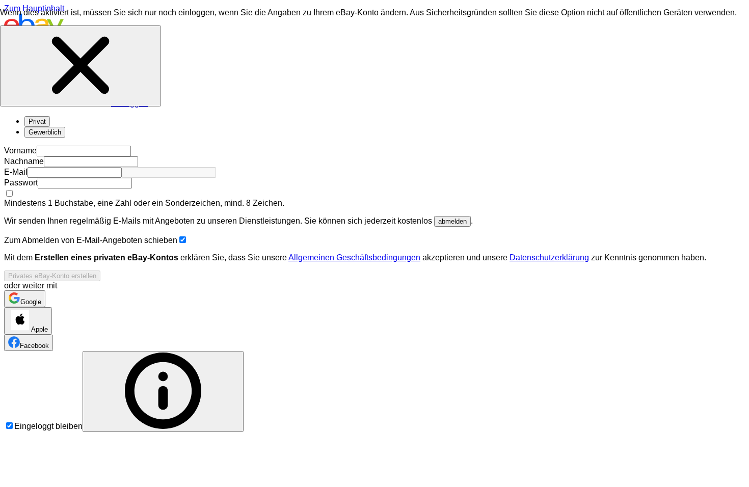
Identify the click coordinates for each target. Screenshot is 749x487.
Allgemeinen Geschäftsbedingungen (354, 257)
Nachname (24, 161)
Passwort (21, 182)
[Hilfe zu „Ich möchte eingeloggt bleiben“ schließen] (80, 65)
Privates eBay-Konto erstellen (52, 276)
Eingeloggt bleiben (48, 426)
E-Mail (16, 172)
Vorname (20, 150)
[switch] (182, 239)
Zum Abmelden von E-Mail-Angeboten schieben (90, 240)
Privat (37, 121)
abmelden (452, 221)
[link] (24, 298)
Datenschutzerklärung (549, 257)
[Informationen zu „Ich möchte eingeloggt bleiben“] (163, 391)
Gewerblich (45, 132)
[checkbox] (9, 193)
